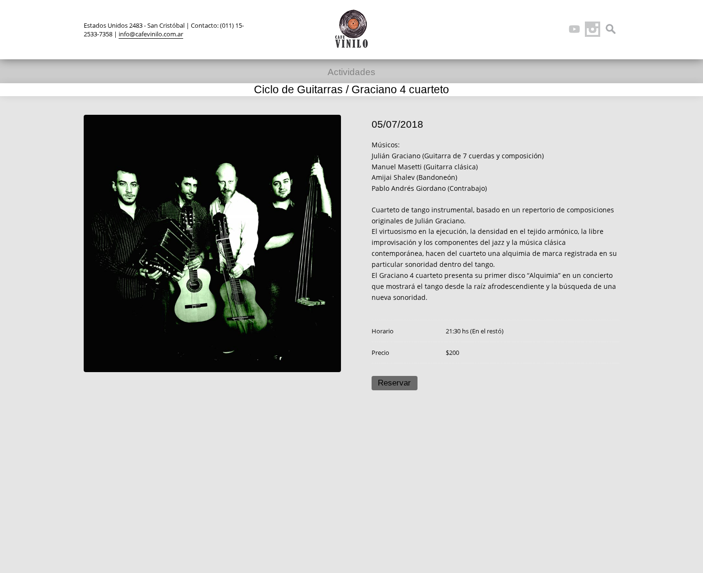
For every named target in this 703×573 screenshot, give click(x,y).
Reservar (394, 382)
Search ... (610, 29)
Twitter (519, 29)
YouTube (574, 29)
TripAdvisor (556, 29)
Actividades (351, 72)
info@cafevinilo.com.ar (151, 34)
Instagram (592, 29)
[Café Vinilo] (351, 29)
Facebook (538, 29)
